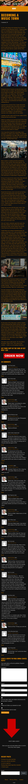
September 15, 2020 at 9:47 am (13, 434)
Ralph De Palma (11, 399)
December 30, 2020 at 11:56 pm (13, 531)
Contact (21, 779)
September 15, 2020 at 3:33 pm (13, 449)
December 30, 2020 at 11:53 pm (13, 511)
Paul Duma (17, 659)
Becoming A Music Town (10, 17)
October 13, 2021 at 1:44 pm (13, 401)
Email (3, 688)
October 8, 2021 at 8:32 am (12, 380)
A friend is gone (4, 767)
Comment (3, 667)
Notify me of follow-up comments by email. (11, 705)
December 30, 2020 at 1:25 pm (13, 521)
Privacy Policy (13, 779)
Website (3, 693)
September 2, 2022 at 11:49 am (13, 633)
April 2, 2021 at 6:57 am (12, 542)
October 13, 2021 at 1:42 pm (13, 624)
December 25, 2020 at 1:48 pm (13, 467)
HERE (3, 460)
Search (2, 770)
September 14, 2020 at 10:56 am (13, 426)
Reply (2, 376)
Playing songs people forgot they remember (11, 765)
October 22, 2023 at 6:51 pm (13, 649)
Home (6, 779)
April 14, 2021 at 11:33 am (12, 559)
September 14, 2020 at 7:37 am (13, 416)
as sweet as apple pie (6, 763)
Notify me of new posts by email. (8, 709)
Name (3, 683)
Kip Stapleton (10, 465)
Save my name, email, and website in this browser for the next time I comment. (13, 700)
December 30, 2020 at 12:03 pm (13, 496)
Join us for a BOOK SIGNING (8, 761)
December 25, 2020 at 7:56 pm (13, 478)
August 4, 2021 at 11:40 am (12, 574)
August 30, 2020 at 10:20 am (13, 367)
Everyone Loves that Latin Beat (8, 759)
